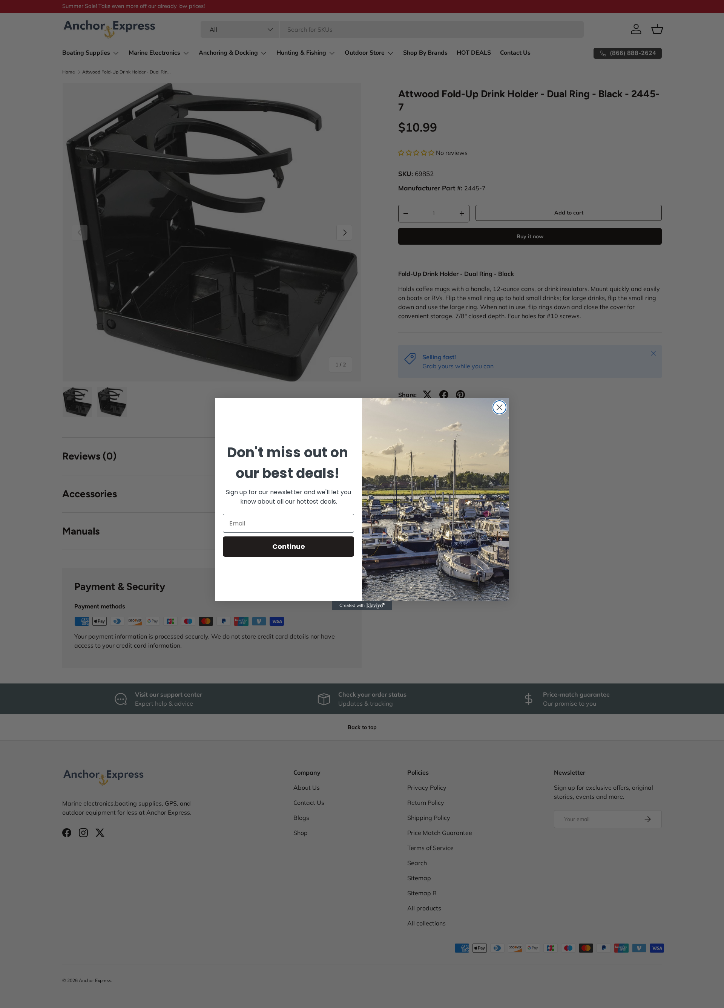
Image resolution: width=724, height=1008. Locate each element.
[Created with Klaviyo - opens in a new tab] (362, 605)
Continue (288, 546)
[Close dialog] (499, 407)
